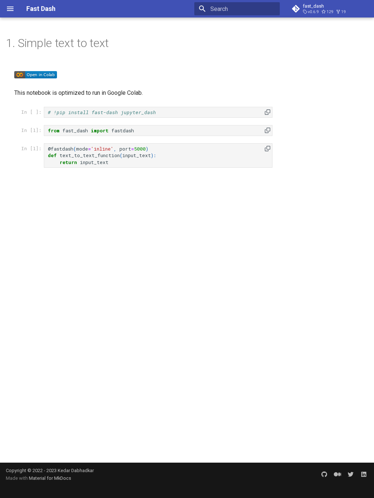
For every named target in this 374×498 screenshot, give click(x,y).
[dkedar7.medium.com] (337, 474)
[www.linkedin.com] (364, 474)
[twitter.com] (350, 474)
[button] (267, 112)
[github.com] (324, 474)
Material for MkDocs (50, 478)
